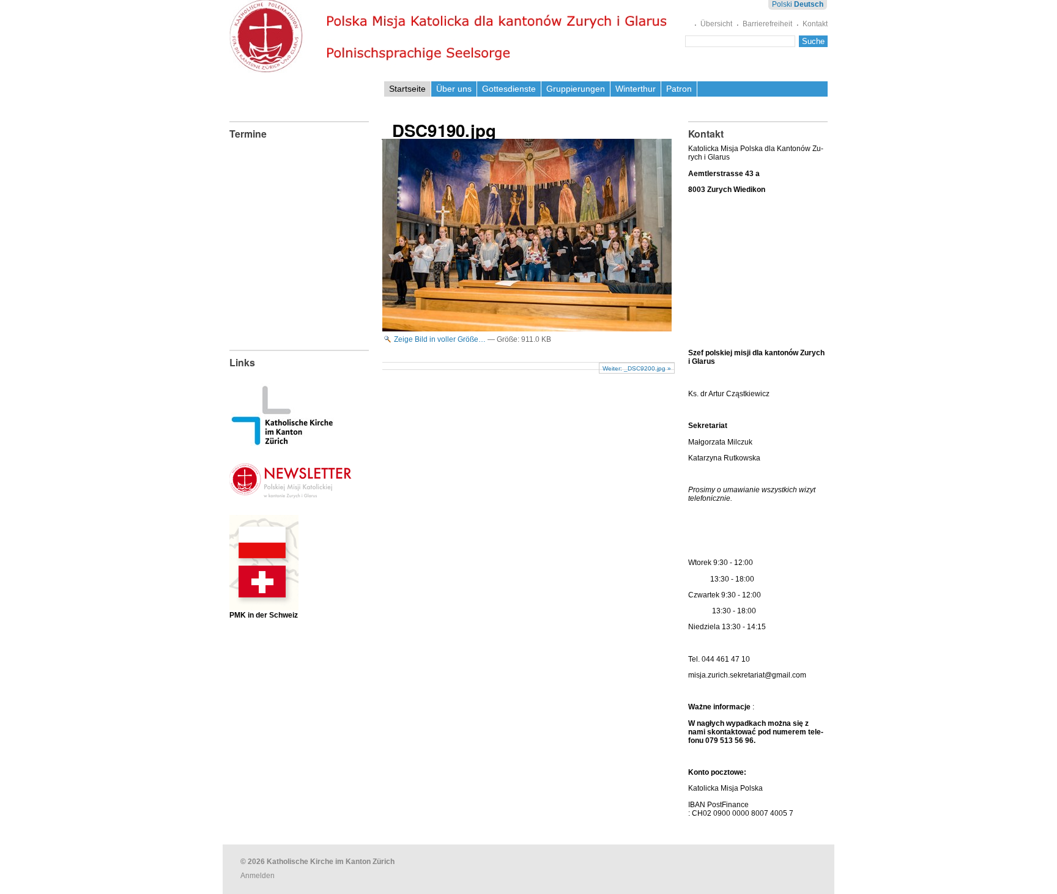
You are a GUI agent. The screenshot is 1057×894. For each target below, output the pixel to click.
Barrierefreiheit (767, 24)
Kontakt (815, 24)
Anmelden (257, 875)
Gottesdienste (509, 89)
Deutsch (808, 4)
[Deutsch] (451, 36)
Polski (782, 4)
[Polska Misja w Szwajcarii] (264, 600)
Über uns (454, 89)
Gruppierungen (575, 89)
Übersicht (716, 24)
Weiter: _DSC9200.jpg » (637, 368)
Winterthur (635, 89)
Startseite (407, 89)
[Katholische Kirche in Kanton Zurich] (282, 441)
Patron (679, 89)
